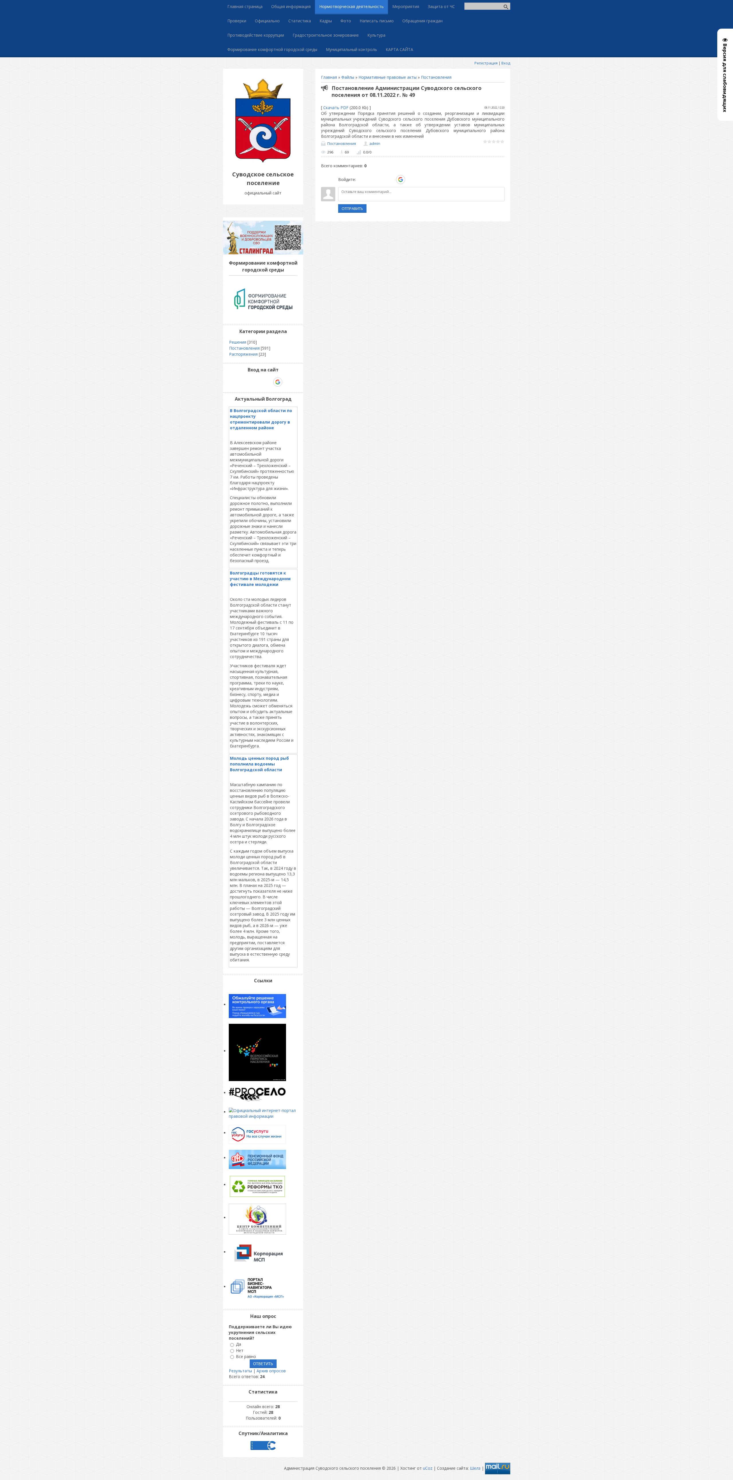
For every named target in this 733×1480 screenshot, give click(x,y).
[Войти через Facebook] (381, 179)
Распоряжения (243, 354)
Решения (237, 342)
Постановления (436, 77)
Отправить (352, 208)
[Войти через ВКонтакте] (371, 179)
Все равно (246, 1356)
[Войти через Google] (400, 179)
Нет (239, 1350)
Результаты (240, 1370)
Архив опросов (271, 1370)
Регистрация (486, 63)
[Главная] (263, 161)
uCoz (427, 1468)
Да (238, 1344)
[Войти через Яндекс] (390, 179)
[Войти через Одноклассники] (410, 179)
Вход (505, 63)
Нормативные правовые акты (387, 77)
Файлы (347, 77)
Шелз (475, 1468)
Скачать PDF (335, 107)
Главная (329, 77)
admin (374, 143)
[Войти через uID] (361, 179)
